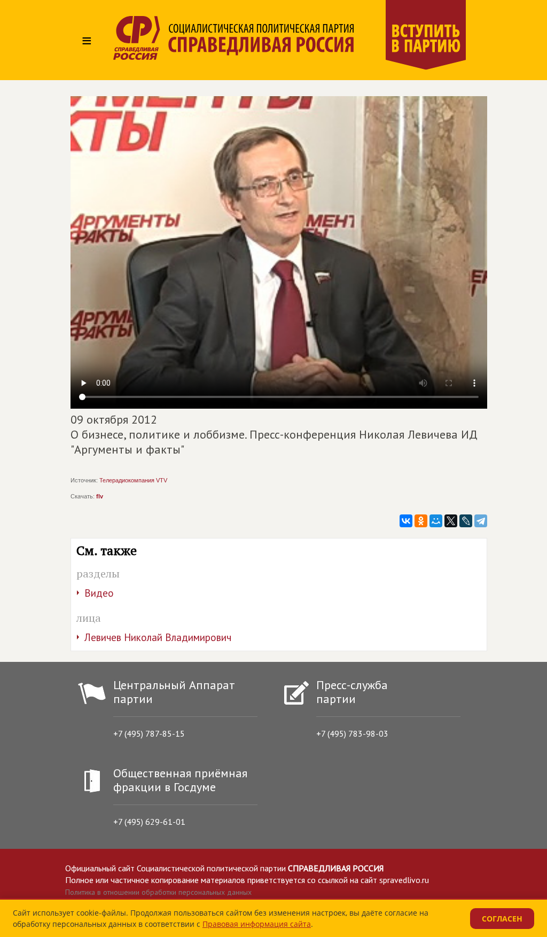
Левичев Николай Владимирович (157, 637)
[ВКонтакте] (406, 520)
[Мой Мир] (435, 520)
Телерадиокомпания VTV (133, 480)
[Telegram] (480, 520)
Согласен (502, 918)
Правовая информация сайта (256, 924)
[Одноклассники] (421, 520)
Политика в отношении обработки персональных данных (158, 892)
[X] (450, 520)
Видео (99, 593)
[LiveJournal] (465, 520)
